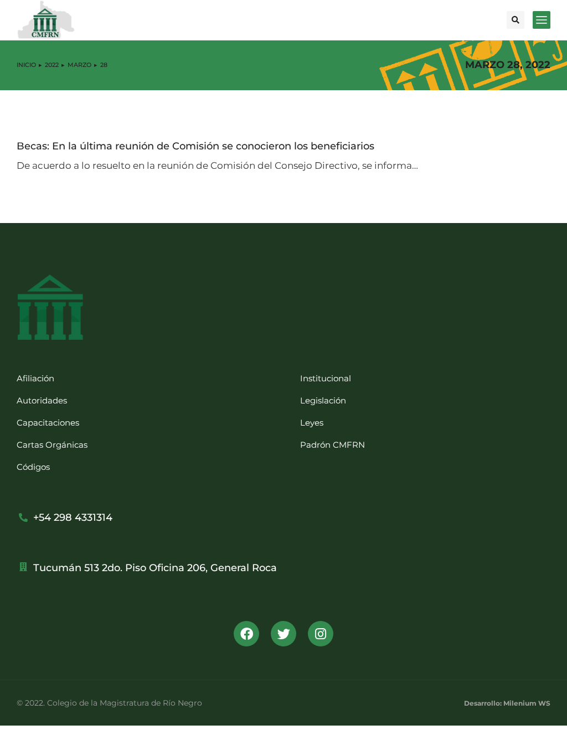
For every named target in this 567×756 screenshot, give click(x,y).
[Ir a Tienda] (550, 739)
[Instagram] (320, 633)
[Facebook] (246, 633)
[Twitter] (283, 633)
